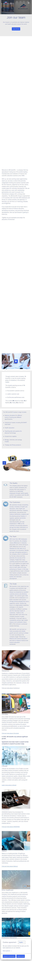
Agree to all (20, 956)
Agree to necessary (9, 956)
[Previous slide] (4, 463)
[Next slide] (27, 463)
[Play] (16, 361)
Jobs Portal (16, 29)
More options (6, 951)
